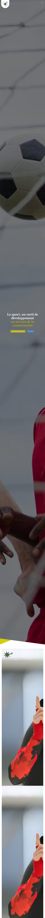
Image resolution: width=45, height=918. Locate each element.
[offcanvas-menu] (42, 2)
